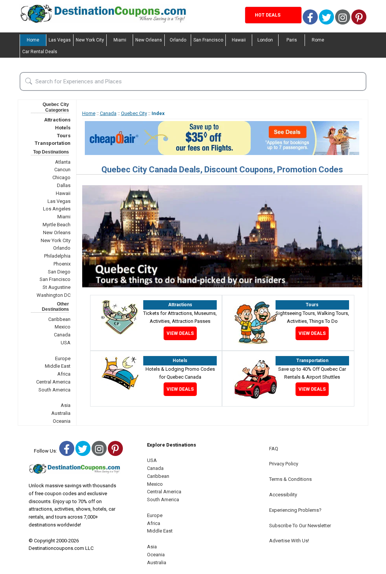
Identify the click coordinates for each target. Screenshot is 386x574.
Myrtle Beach (56, 224)
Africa (63, 374)
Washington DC (53, 295)
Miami (119, 40)
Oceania (61, 421)
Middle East (57, 366)
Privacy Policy (283, 464)
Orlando (178, 40)
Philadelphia (57, 256)
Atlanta (62, 162)
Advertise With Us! (289, 540)
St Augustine (56, 287)
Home (33, 40)
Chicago (61, 177)
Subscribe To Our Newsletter (300, 525)
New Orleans (148, 40)
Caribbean (59, 319)
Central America (53, 382)
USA (65, 342)
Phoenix (62, 264)
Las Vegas (60, 40)
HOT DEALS (267, 15)
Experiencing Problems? (295, 510)
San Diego (59, 272)
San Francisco (208, 40)
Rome (318, 40)
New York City (90, 40)
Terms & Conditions (290, 479)
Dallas (63, 185)
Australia (60, 413)
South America (54, 390)
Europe (62, 358)
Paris (291, 40)
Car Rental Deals (39, 51)
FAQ (273, 448)
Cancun (62, 169)
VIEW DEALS (180, 333)
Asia (65, 405)
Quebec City (134, 113)
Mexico (62, 327)
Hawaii (239, 40)
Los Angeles (56, 209)
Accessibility (283, 494)
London (265, 40)
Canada (62, 335)
